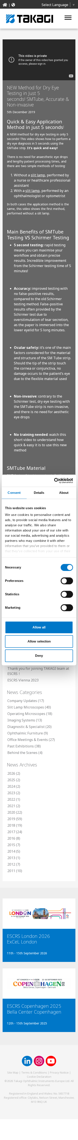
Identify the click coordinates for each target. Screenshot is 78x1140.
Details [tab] (39, 492)
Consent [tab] (14, 492)
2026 (11, 773)
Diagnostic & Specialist (26, 726)
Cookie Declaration (39, 1077)
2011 (11, 870)
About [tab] (64, 492)
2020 (11, 812)
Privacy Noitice (59, 1072)
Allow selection (39, 641)
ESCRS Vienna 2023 (23, 680)
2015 (11, 844)
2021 (11, 805)
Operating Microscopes (26, 713)
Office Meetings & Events (27, 739)
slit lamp (38, 175)
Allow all (39, 627)
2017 (11, 831)
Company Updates (22, 700)
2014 (11, 851)
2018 (11, 825)
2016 (11, 838)
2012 (11, 864)
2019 (11, 818)
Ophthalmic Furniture (25, 733)
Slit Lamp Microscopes (25, 707)
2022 (11, 799)
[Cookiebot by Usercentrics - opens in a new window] (55, 480)
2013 (11, 857)
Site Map (12, 1072)
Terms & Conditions (34, 1072)
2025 (11, 780)
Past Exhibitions (20, 746)
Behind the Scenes (22, 752)
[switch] (67, 580)
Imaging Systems (21, 720)
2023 (11, 793)
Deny (39, 655)
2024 (11, 786)
